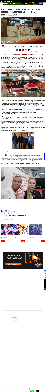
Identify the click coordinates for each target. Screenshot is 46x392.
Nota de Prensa (20, 48)
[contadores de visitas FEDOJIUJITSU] (15, 318)
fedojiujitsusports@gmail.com (9, 211)
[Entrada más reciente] (3, 241)
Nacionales (14, 48)
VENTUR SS (15, 320)
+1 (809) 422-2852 (6, 209)
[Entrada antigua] (43, 241)
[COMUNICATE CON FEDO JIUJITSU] (23, 3)
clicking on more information (17, 388)
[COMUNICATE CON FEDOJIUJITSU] (23, 260)
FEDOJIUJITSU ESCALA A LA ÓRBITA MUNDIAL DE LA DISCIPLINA (20, 12)
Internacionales (8, 48)
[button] (17, 50)
